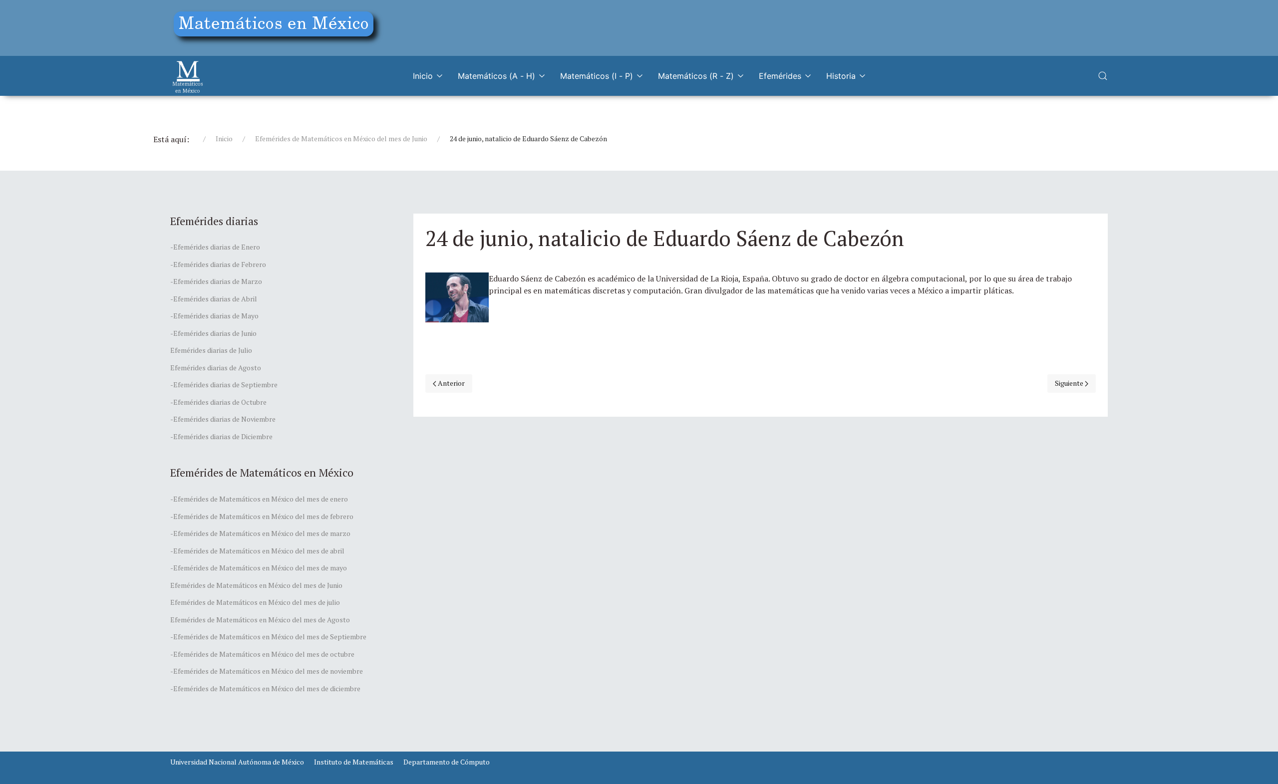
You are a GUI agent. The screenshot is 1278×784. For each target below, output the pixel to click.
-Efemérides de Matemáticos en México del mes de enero (259, 499)
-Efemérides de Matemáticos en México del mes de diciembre (265, 688)
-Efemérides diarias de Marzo (216, 281)
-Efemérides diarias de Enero (215, 247)
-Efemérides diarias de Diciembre (221, 436)
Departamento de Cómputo (446, 762)
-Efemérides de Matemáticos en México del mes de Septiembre (268, 636)
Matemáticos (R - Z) (696, 76)
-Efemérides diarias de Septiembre (224, 384)
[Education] (277, 26)
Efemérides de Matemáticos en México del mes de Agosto (260, 619)
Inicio (423, 76)
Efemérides (780, 76)
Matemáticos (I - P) (596, 76)
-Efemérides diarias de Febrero (218, 264)
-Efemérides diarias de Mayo (214, 315)
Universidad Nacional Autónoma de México (237, 762)
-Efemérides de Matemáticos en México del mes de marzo (260, 533)
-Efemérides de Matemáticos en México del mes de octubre (262, 654)
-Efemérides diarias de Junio (213, 333)
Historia (841, 76)
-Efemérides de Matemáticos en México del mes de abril (257, 550)
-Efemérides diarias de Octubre (218, 402)
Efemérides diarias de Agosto (215, 367)
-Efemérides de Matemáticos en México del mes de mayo (258, 567)
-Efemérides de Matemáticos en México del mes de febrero (261, 516)
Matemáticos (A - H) (496, 76)
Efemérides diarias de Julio (211, 350)
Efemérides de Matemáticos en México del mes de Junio (341, 138)
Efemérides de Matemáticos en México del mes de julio (255, 602)
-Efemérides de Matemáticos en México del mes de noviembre (266, 671)
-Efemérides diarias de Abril (213, 298)
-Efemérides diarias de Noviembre (223, 419)
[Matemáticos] (187, 76)
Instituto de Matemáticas (353, 762)
